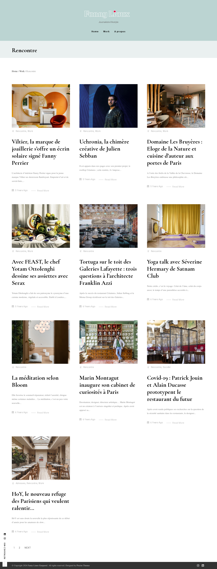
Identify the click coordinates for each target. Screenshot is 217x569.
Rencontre (21, 131)
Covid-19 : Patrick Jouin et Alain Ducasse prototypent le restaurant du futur (175, 388)
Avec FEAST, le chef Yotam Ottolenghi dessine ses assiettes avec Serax (40, 272)
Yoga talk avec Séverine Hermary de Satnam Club (174, 268)
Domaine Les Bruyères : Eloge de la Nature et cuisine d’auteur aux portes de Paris (174, 152)
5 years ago (21, 190)
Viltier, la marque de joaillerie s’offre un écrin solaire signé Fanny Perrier (40, 152)
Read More (43, 190)
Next (28, 547)
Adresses (21, 483)
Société (166, 367)
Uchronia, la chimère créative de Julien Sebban (104, 148)
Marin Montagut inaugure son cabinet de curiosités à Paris (107, 384)
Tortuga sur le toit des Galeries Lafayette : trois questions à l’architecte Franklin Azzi (108, 272)
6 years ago (89, 306)
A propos (120, 31)
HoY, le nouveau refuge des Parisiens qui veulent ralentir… (40, 501)
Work (106, 31)
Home (95, 31)
